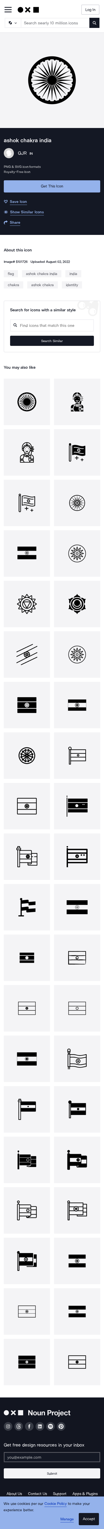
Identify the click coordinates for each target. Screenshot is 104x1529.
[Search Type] (13, 23)
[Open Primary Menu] (8, 10)
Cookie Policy (55, 1503)
